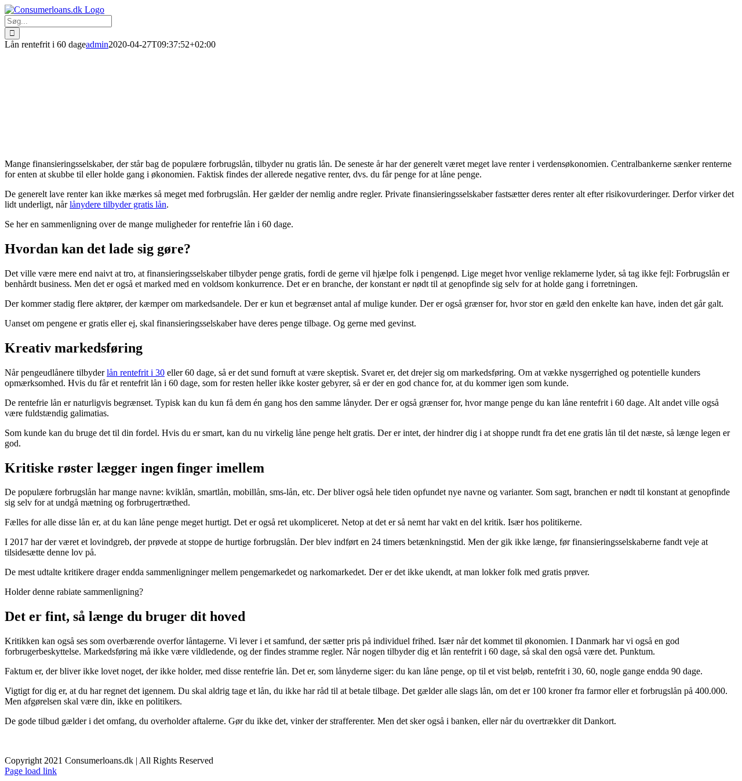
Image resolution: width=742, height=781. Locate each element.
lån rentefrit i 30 (136, 372)
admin (97, 44)
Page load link (31, 771)
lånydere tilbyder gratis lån (118, 204)
